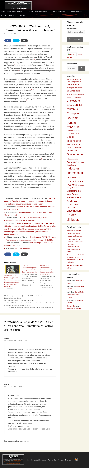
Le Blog (8, 11)
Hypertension (72, 165)
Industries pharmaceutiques (75, 173)
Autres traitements (59, 11)
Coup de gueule (12, 300)
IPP (76, 185)
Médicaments (74, 191)
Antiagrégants (72, 87)
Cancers (69, 97)
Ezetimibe (71, 144)
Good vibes (72, 150)
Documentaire (73, 133)
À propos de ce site (64, 460)
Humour (80, 162)
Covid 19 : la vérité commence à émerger (75, 294)
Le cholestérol (17, 11)
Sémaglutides (70, 204)
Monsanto (75, 188)
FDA (78, 144)
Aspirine (80, 87)
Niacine (69, 194)
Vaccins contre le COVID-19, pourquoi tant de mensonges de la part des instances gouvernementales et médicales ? (29, 201)
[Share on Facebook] (7, 40)
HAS (75, 162)
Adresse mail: (72, 28)
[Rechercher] (81, 68)
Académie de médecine (74, 79)
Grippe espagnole (22, 248)
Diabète (70, 131)
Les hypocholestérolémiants (37, 11)
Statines (72, 201)
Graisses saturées (73, 159)
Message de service (74, 230)
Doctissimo (76, 131)
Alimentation (73, 84)
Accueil (2, 11)
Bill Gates (71, 91)
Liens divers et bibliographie (36, 460)
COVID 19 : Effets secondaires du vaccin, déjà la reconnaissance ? (30, 307)
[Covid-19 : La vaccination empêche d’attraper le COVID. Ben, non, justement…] (31, 275)
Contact (22, 15)
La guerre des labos (7, 15)
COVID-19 (22, 300)
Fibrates (69, 148)
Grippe (70, 162)
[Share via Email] (24, 40)
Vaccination (30, 300)
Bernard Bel (71, 306)
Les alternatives (76, 11)
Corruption (73, 113)
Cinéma (69, 105)
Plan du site (52, 460)
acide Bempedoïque (74, 82)
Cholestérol (74, 100)
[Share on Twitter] (16, 40)
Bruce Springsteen (78, 94)
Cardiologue (77, 97)
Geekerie (77, 147)
